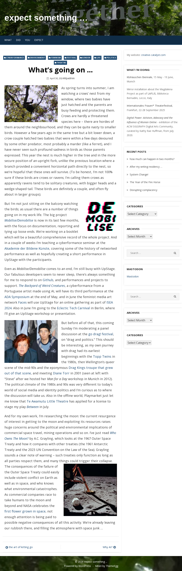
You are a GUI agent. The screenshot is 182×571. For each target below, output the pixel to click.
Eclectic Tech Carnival (73, 308)
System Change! (139, 174)
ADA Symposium (17, 297)
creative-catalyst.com (153, 55)
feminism (56, 57)
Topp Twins (102, 356)
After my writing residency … (146, 166)
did (18, 40)
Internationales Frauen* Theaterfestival (149, 105)
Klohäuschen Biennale (139, 77)
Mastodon (133, 276)
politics (111, 57)
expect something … (46, 17)
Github (48, 280)
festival (71, 57)
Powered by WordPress (77, 566)
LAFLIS (152, 93)
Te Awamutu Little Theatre (47, 401)
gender (86, 57)
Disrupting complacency (143, 190)
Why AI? (108, 547)
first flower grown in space (25, 511)
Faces (22, 302)
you (27, 40)
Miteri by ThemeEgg (106, 566)
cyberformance (15, 57)
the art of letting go (21, 547)
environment (37, 57)
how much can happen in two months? (152, 159)
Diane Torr (61, 373)
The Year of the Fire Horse (145, 182)
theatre (61, 62)
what (8, 40)
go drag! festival (100, 334)
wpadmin (69, 78)
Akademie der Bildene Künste (26, 248)
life (99, 57)
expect (38, 40)
